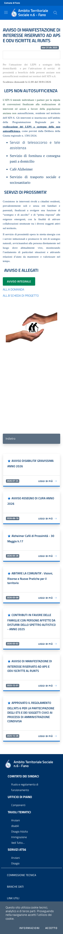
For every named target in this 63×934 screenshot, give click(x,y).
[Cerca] (55, 13)
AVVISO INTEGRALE (19, 281)
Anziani (15, 820)
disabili (15, 826)
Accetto (51, 928)
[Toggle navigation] (6, 12)
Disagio (15, 863)
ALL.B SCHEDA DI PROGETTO (21, 295)
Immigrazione (19, 837)
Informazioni (29, 928)
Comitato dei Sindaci (23, 776)
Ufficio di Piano (20, 797)
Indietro (10, 438)
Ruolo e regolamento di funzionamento (24, 787)
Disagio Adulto (19, 831)
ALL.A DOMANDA (13, 289)
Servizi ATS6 (17, 849)
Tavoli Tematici (19, 812)
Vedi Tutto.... (18, 843)
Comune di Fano (12, 3)
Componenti (18, 805)
